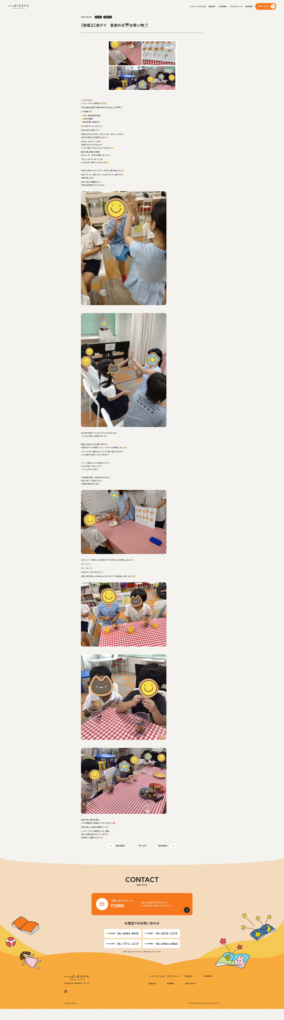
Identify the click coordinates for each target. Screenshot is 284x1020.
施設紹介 (212, 6)
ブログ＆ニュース (236, 6)
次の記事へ (163, 846)
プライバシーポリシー (70, 1003)
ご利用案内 (222, 6)
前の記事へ (121, 846)
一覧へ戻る (142, 846)
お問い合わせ (263, 6)
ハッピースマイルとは (198, 6)
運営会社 (152, 983)
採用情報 (248, 6)
